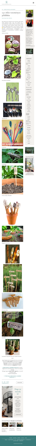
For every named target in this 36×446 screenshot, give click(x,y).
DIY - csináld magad (6, 9)
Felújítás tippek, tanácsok (28, 123)
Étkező (29, 110)
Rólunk (29, 130)
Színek (29, 66)
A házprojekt (29, 125)
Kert (28, 139)
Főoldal (6, 439)
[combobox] (29, 56)
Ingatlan (28, 119)
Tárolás (29, 65)
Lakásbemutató (29, 89)
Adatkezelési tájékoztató (21, 439)
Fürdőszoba (29, 108)
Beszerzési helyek (29, 87)
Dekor (29, 81)
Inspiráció (28, 75)
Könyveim (28, 133)
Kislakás (28, 74)
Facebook (10, 437)
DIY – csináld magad (28, 79)
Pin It (5, 36)
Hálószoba (28, 104)
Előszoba (28, 111)
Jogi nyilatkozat (15, 440)
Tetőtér (29, 98)
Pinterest (18, 437)
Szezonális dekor (28, 82)
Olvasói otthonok (28, 92)
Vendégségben (28, 91)
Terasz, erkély (29, 100)
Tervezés (28, 116)
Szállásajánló (29, 129)
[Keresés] (32, 56)
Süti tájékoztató (28, 439)
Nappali (29, 101)
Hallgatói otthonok (27, 94)
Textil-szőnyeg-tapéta (28, 64)
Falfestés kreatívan (19, 429)
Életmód (28, 127)
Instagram (14, 437)
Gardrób (28, 107)
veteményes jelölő (5, 383)
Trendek (28, 61)
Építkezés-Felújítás (27, 114)
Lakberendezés (28, 58)
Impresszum (21, 440)
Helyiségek (29, 97)
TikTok (26, 437)
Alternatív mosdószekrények (13, 429)
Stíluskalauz (29, 68)
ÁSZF (15, 439)
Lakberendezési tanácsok (28, 73)
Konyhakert (12, 9)
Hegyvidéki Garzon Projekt (28, 121)
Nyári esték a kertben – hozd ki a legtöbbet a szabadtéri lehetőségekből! (5, 432)
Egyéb (29, 143)
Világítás (28, 60)
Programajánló (28, 135)
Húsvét (29, 85)
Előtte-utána (29, 77)
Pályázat (28, 117)
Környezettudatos (29, 136)
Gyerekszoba (29, 105)
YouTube (22, 437)
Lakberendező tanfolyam (28, 70)
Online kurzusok (11, 439)
